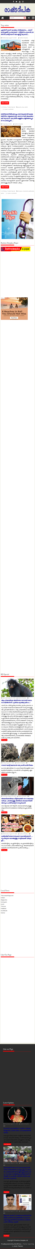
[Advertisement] (17, 269)
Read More (5, 103)
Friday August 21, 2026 (8, 763)
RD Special (4, 740)
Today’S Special (11, 107)
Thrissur (3, 906)
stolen (26, 107)
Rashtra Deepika (23, 38)
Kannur (3, 913)
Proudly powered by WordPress (11, 1244)
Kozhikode (4, 910)
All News (4, 107)
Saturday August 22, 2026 (9, 698)
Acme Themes (18, 1246)
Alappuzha (4, 900)
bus (23, 107)
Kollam (3, 898)
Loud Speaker (7, 1144)
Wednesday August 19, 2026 (9, 834)
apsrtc (19, 107)
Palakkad (3, 908)
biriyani (20, 191)
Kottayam (4, 902)
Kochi (2, 904)
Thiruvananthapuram (7, 895)
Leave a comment (8, 109)
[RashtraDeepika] (2, 17)
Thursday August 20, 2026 (9, 796)
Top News (6, 1192)
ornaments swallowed (28, 191)
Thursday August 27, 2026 (11, 1124)
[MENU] (33, 18)
